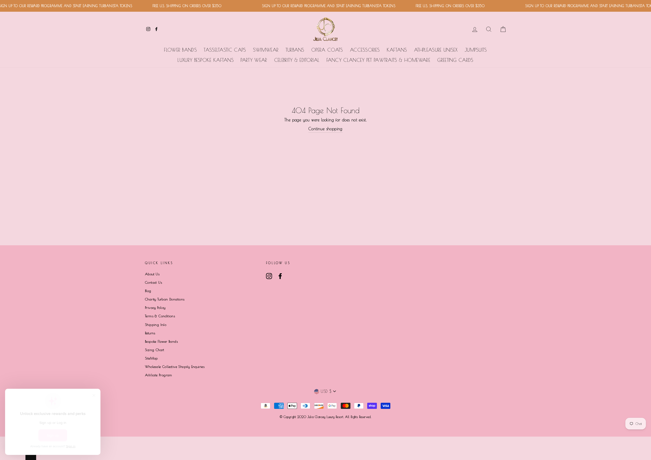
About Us (152, 274)
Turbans (295, 50)
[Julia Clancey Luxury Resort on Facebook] (280, 276)
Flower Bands (180, 50)
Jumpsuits (476, 50)
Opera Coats (327, 50)
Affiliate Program (158, 375)
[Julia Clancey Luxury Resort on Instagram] (269, 276)
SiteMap (151, 358)
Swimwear (265, 50)
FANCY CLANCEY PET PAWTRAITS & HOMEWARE (378, 60)
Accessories (365, 50)
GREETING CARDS (455, 60)
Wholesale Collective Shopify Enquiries (174, 367)
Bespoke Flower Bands (161, 341)
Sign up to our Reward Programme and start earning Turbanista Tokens (322, 6)
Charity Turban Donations (165, 299)
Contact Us (153, 282)
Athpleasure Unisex (435, 50)
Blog (148, 291)
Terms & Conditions (160, 316)
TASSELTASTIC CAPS (225, 50)
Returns (150, 333)
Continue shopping (325, 128)
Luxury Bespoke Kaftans (205, 60)
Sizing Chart (154, 350)
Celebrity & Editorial (296, 60)
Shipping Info (155, 325)
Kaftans (397, 50)
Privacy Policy (155, 308)
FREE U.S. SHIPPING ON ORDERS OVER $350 (180, 6)
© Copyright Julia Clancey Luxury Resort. (312, 417)
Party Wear (254, 60)
